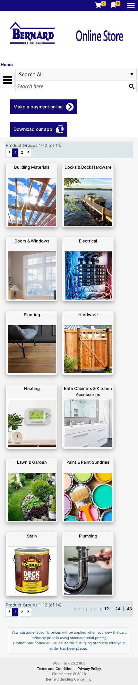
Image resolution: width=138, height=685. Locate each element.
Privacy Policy (89, 668)
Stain (32, 535)
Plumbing (88, 535)
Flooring (32, 314)
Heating (32, 388)
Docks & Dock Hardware (88, 167)
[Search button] (131, 86)
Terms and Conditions (56, 668)
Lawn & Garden (32, 462)
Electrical (88, 240)
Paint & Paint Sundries (87, 462)
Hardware (88, 314)
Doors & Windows (31, 240)
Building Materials (31, 167)
